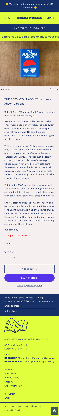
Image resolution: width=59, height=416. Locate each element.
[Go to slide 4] (8, 89)
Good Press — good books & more (26, 406)
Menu (7, 17)
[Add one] (14, 257)
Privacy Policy (11, 377)
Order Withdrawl (13, 385)
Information (10, 373)
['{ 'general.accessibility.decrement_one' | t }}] (5, 257)
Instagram (9, 393)
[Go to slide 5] (10, 89)
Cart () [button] (51, 17)
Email (7, 397)
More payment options (29, 285)
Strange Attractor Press (17, 235)
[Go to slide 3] (6, 89)
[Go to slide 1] (1, 89)
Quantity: (9, 251)
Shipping (9, 381)
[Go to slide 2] (3, 89)
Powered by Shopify (12, 410)
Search (8, 369)
